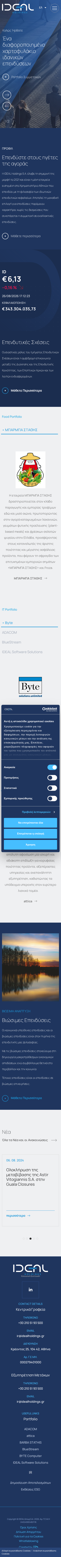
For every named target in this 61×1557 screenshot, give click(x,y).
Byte (8, 622)
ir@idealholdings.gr (30, 1336)
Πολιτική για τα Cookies (28, 1536)
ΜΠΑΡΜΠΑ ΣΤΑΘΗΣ (21, 429)
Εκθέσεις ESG (30, 1489)
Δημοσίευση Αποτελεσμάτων (30, 1483)
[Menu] (54, 8)
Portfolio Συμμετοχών (26, 77)
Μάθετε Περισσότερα (26, 390)
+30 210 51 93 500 (30, 1323)
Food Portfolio (12, 417)
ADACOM (9, 632)
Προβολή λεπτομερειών (36, 812)
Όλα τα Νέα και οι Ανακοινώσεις (25, 1140)
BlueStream (11, 642)
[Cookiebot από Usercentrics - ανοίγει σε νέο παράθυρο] (43, 709)
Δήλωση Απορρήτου (28, 1532)
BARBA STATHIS (31, 1442)
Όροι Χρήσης (28, 1527)
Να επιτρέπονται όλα (30, 822)
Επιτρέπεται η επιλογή (30, 833)
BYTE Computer (30, 1456)
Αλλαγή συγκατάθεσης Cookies (16, 1550)
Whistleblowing (28, 1541)
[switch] (52, 777)
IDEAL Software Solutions (22, 651)
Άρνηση (30, 844)
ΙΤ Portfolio (9, 609)
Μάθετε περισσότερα (25, 236)
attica (28, 901)
